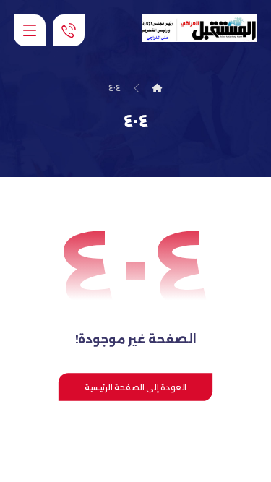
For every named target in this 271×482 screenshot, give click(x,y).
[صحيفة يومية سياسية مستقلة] (199, 28)
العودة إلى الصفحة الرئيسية (135, 387)
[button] (30, 30)
